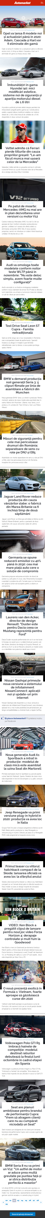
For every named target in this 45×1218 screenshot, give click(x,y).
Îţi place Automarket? (15, 718)
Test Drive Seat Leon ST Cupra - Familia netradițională (22, 329)
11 (10, 1200)
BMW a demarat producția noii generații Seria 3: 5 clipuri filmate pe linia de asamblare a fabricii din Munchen (22, 385)
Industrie (30, 203)
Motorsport (30, 1039)
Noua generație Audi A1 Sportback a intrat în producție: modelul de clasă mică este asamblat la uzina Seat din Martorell (22, 761)
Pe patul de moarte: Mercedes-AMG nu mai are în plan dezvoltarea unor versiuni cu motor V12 (22, 211)
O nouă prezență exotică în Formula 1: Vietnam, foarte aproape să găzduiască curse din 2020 (22, 993)
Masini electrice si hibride (30, 809)
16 (30, 1200)
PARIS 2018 (30, 1162)
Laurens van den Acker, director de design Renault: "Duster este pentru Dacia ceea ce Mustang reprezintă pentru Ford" (22, 626)
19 (7, 1204)
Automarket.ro (22, 3)
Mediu (30, 261)
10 (7, 1200)
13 (18, 1200)
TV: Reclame (30, 922)
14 (22, 1200)
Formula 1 (30, 145)
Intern (30, 435)
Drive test (30, 322)
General (30, 614)
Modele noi (30, 30)
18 (38, 1200)
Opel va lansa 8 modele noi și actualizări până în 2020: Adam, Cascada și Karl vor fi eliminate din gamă (22, 38)
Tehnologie (30, 677)
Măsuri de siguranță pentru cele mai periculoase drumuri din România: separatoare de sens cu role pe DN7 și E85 (22, 445)
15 (26, 1200)
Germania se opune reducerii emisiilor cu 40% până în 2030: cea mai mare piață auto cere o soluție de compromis (22, 564)
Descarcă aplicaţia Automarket (22, 1214)
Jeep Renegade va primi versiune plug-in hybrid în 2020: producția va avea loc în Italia (22, 817)
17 (34, 1200)
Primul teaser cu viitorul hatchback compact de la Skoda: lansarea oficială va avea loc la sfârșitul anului (22, 871)
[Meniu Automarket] (42, 3)
